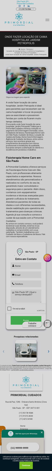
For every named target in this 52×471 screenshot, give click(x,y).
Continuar (26, 465)
